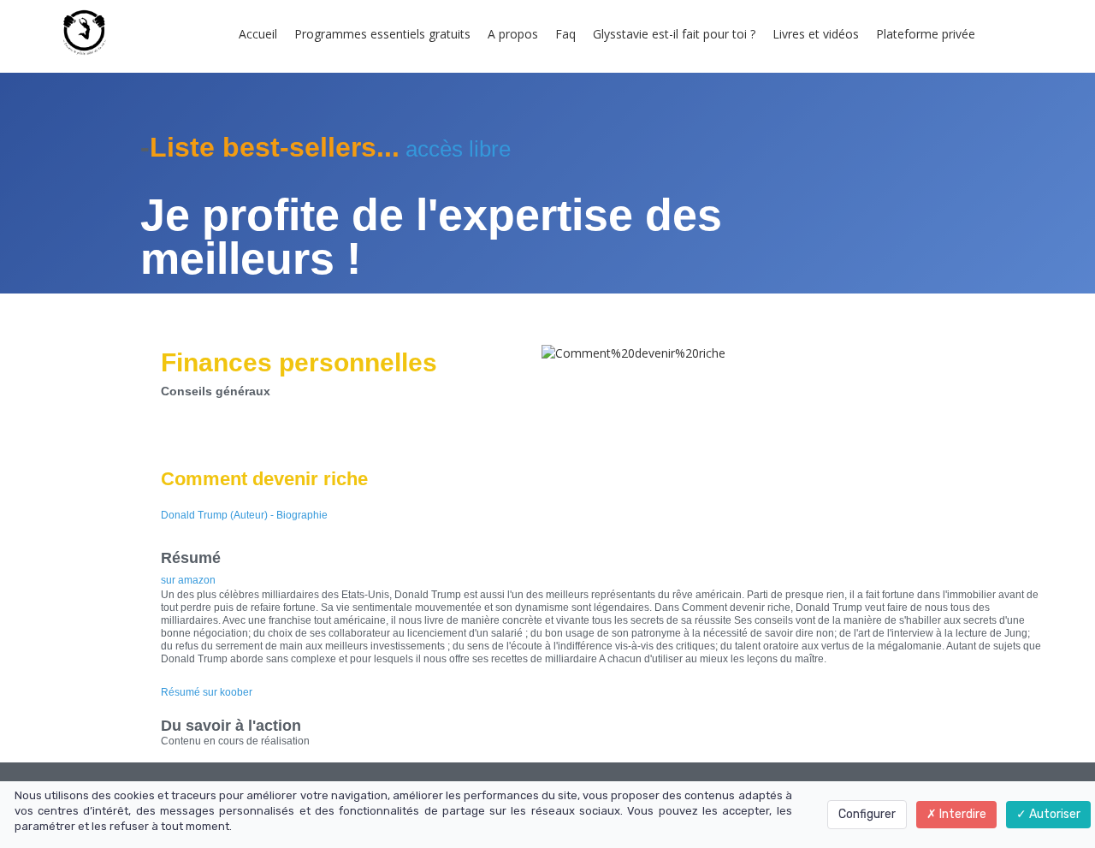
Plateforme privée (925, 34)
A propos (513, 34)
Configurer (867, 814)
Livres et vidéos (815, 34)
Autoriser (1053, 814)
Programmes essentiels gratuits (382, 34)
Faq (565, 34)
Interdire (961, 814)
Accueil (258, 34)
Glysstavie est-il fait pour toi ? (674, 34)
